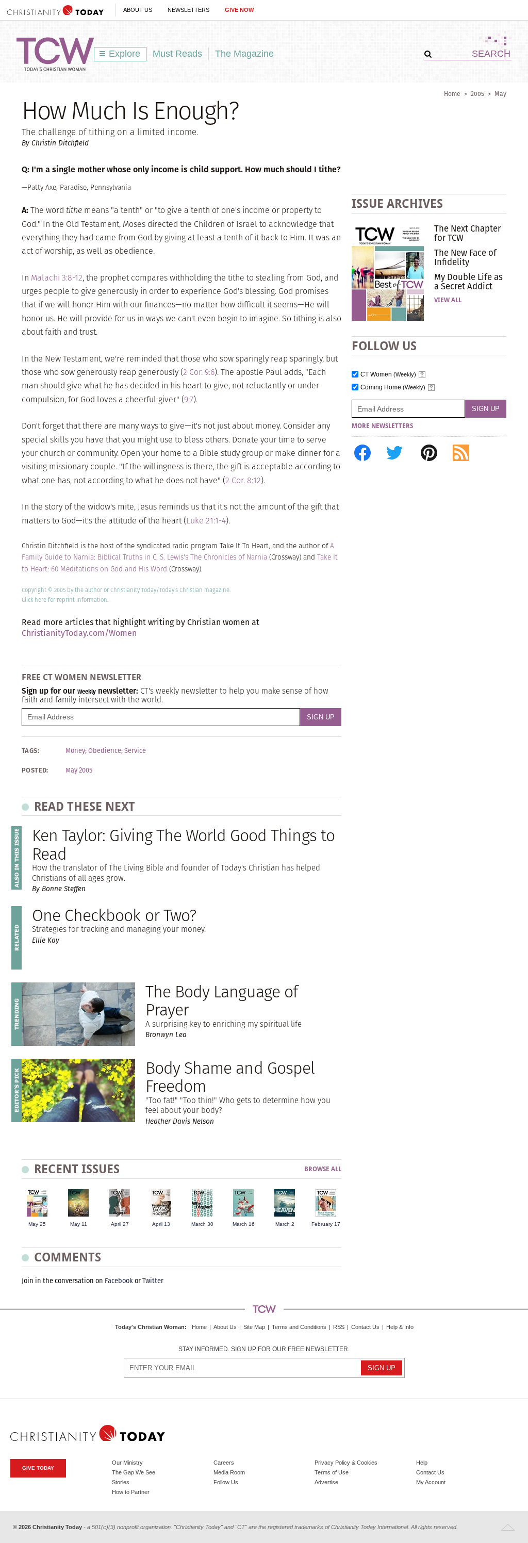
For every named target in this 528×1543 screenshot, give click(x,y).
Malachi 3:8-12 (56, 278)
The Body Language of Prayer (221, 1000)
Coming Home (392, 387)
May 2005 (78, 770)
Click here (34, 600)
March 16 (244, 1224)
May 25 (37, 1224)
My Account (431, 1482)
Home (452, 93)
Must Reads (177, 53)
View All (447, 300)
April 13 (161, 1224)
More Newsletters (382, 426)
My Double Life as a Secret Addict (468, 281)
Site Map (254, 1327)
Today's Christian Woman (150, 1327)
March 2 (284, 1224)
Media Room (229, 1472)
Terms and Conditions (299, 1327)
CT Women (388, 374)
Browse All (322, 1169)
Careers (223, 1462)
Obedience (104, 750)
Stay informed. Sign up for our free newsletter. (264, 1349)
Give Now (239, 10)
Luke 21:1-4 (206, 521)
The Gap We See (133, 1472)
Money (75, 750)
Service (135, 750)
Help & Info (400, 1327)
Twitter (152, 1281)
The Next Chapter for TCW (467, 233)
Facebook (119, 1281)
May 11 (78, 1224)
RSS (338, 1327)
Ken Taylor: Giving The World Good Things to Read (183, 844)
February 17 (325, 1224)
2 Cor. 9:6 (198, 372)
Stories (120, 1482)
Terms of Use (332, 1472)
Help (421, 1462)
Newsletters (188, 10)
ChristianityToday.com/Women (79, 633)
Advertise (326, 1482)
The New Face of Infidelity (465, 257)
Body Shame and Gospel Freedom (230, 1076)
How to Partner (131, 1492)
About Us (137, 10)
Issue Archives (397, 203)
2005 (477, 93)
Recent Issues (77, 1169)
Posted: (35, 770)
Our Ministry (127, 1462)
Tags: (30, 750)
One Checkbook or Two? (114, 915)
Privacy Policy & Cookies (346, 1462)
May (500, 93)
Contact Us (365, 1327)
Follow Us (225, 1482)
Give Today (38, 1468)
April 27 (120, 1224)
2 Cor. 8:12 (243, 480)
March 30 (202, 1224)
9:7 (188, 399)
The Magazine (244, 53)
